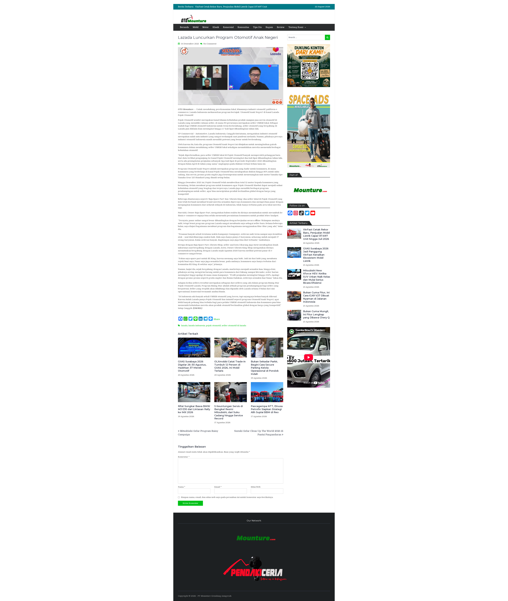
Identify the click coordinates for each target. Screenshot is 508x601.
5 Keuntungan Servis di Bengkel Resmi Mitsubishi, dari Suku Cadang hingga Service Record (228, 412)
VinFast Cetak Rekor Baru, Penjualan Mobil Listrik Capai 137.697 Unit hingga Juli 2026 (240, 7)
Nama (181, 487)
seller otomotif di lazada (234, 325)
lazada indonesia (196, 325)
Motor (205, 27)
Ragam (269, 27)
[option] (232, 6)
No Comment (209, 44)
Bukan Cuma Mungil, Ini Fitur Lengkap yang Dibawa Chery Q (316, 314)
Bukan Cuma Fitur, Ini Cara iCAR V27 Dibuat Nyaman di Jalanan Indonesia (316, 297)
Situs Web (255, 487)
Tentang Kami (295, 27)
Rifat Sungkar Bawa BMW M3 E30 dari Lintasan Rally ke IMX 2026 (194, 409)
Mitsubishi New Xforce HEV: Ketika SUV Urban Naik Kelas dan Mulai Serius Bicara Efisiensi (316, 276)
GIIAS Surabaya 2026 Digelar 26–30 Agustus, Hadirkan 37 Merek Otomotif (192, 366)
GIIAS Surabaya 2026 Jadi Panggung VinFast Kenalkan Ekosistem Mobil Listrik (315, 254)
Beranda (184, 27)
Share (217, 319)
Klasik (216, 27)
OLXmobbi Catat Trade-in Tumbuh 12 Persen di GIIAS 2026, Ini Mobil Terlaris (230, 366)
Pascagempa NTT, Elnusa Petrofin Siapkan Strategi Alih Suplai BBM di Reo (267, 409)
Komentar (184, 457)
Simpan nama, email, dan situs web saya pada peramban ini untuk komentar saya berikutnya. (227, 497)
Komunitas (243, 27)
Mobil (195, 27)
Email (218, 487)
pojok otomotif (213, 325)
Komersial (228, 27)
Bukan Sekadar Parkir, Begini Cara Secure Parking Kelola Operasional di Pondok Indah (265, 367)
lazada (184, 325)
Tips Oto (257, 27)
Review (280, 27)
